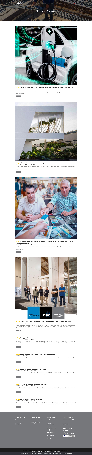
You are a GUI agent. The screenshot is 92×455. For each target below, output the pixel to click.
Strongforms (25, 88)
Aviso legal (48, 440)
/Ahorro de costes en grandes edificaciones (63, 450)
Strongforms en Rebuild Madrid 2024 (31, 399)
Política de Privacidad (50, 435)
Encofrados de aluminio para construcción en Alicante (30, 450)
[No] (90, 453)
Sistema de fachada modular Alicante (43, 450)
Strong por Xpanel (25, 338)
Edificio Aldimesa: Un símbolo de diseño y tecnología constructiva (39, 163)
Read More (18, 96)
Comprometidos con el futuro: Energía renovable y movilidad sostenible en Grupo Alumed (46, 87)
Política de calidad (50, 438)
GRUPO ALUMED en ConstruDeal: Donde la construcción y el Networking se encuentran (45, 321)
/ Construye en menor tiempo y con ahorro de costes (50, 451)
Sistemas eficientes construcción (37, 451)
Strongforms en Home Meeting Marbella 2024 (33, 384)
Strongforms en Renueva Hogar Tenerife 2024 (33, 369)
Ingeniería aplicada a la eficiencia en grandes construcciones (37, 354)
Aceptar (70, 453)
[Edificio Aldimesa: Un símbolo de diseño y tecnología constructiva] (46, 131)
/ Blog (59, 451)
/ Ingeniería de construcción (53, 450)
